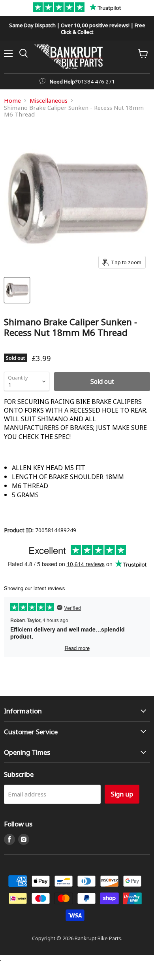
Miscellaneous (49, 100)
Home (12, 100)
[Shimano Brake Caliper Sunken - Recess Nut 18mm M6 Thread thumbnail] (17, 290)
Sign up (122, 793)
